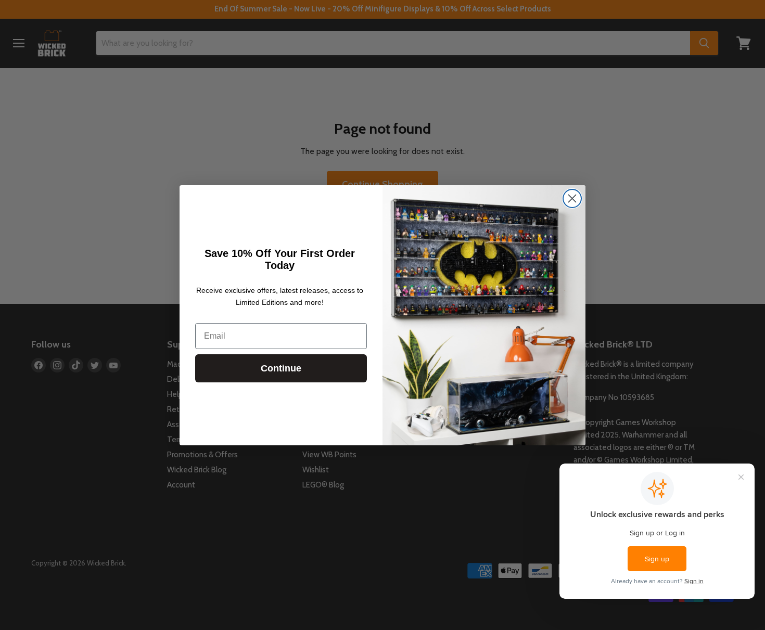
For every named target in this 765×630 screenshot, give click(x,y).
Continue (281, 368)
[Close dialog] (572, 198)
